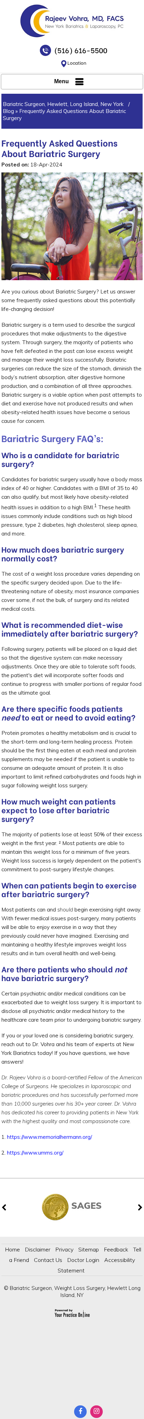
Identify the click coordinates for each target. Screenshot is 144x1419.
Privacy (64, 1249)
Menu (61, 81)
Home (12, 1249)
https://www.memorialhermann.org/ (49, 1137)
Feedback (116, 1249)
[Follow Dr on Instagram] (96, 1411)
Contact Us (48, 1259)
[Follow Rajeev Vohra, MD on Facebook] (80, 1411)
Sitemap (88, 1249)
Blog (8, 111)
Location (76, 62)
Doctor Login (83, 1259)
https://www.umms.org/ (35, 1152)
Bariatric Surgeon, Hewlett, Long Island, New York (64, 104)
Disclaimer (37, 1249)
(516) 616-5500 (80, 50)
